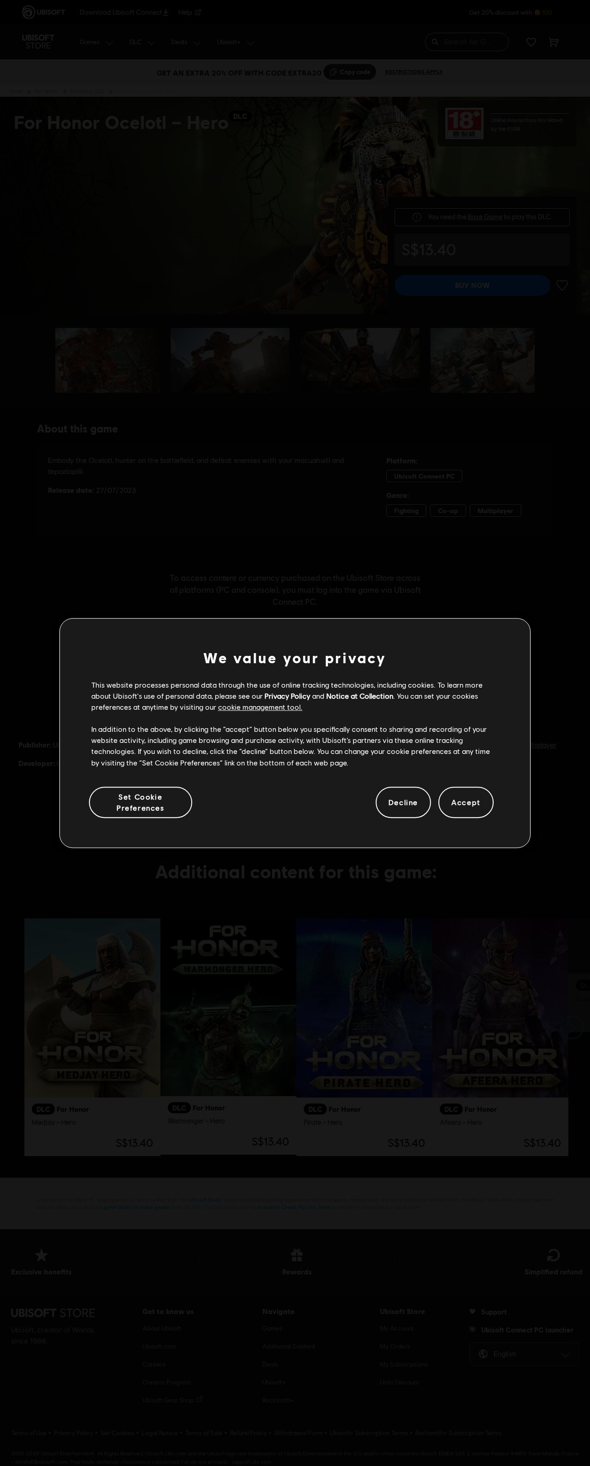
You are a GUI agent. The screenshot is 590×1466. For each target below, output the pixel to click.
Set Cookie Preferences (141, 802)
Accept (466, 802)
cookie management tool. (260, 706)
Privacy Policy (287, 695)
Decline (403, 802)
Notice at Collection (359, 695)
